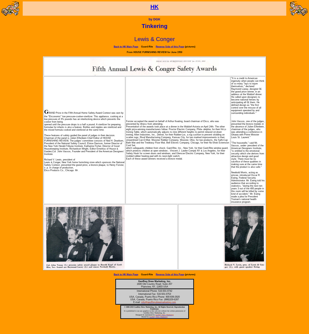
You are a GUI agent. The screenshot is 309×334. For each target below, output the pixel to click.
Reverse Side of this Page (170, 46)
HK (154, 7)
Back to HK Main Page (126, 46)
